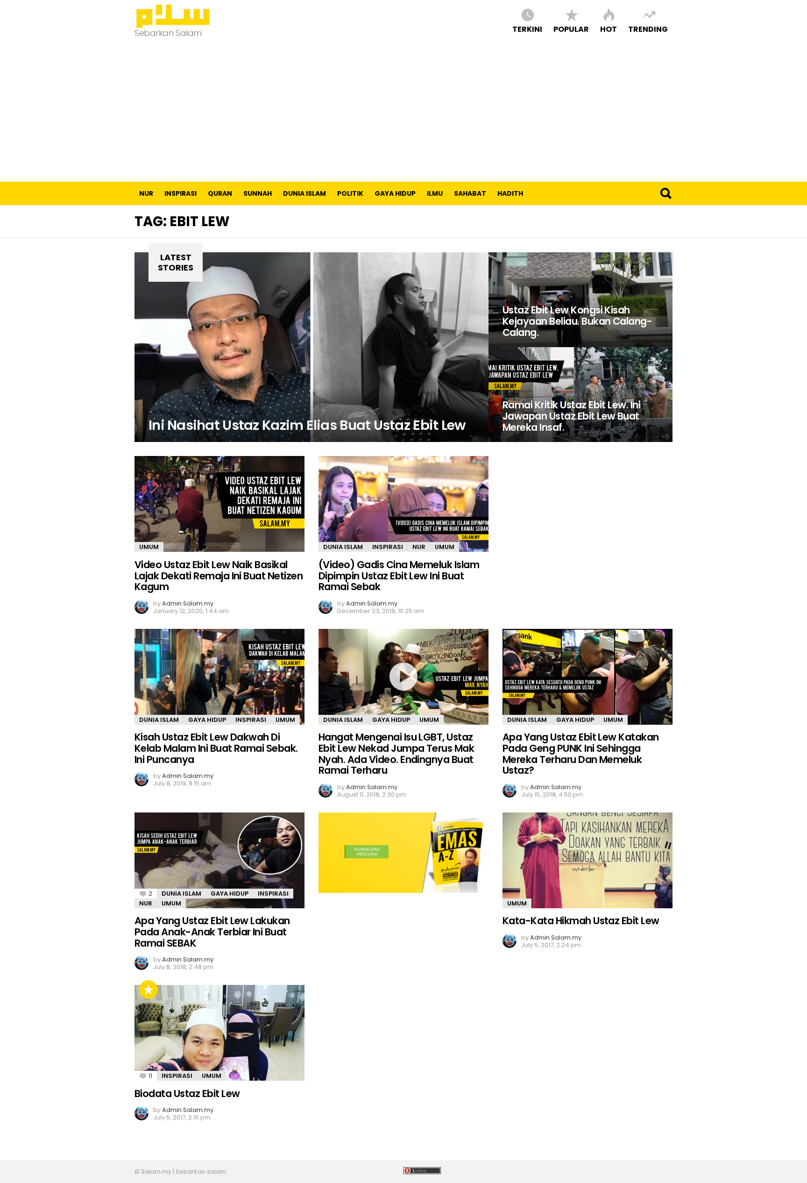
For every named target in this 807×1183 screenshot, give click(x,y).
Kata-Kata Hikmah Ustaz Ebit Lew (581, 920)
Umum (149, 546)
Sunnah (257, 193)
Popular (571, 29)
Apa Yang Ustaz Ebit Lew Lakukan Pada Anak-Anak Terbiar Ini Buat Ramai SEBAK (212, 931)
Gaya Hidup (395, 193)
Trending (648, 29)
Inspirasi (180, 193)
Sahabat (470, 193)
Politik (350, 193)
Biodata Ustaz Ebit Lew (187, 1093)
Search (665, 193)
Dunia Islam (304, 193)
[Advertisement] (403, 111)
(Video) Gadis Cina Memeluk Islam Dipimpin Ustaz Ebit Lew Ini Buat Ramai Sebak (399, 575)
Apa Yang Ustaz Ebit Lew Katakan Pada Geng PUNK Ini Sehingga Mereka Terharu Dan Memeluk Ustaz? (581, 753)
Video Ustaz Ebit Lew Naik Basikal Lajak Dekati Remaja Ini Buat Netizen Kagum (218, 575)
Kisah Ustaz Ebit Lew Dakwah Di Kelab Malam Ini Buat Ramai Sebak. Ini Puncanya (216, 748)
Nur (146, 193)
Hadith (510, 193)
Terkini (527, 29)
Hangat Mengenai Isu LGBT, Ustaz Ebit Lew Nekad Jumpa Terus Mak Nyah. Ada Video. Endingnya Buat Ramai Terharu (396, 753)
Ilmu (435, 193)
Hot (608, 29)
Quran (220, 193)
